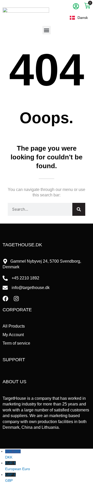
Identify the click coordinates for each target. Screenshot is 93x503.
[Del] (33, 493)
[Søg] (78, 209)
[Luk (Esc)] (46, 493)
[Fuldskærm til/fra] (19, 493)
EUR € (17, 466)
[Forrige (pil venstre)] (6, 500)
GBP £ (10, 478)
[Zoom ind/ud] (6, 493)
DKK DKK (13, 454)
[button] (46, 30)
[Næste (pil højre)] (19, 500)
